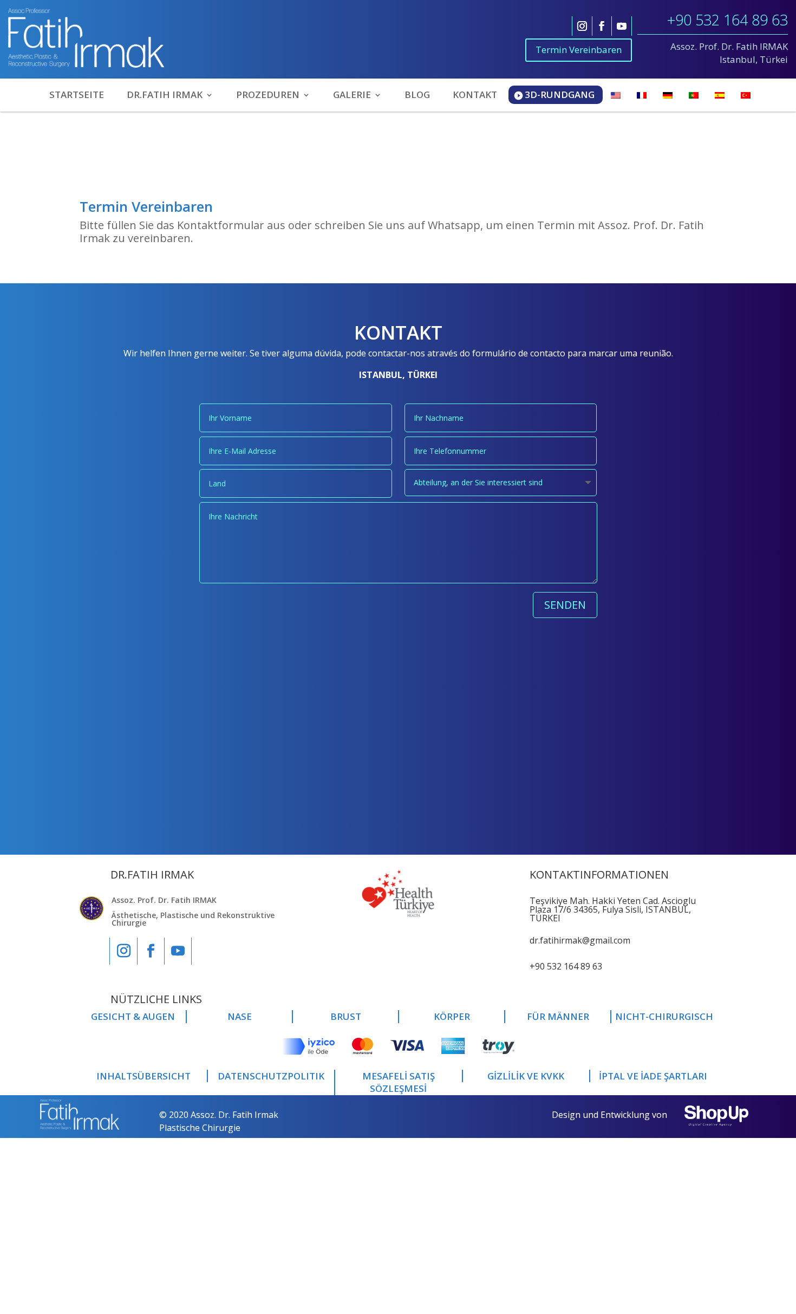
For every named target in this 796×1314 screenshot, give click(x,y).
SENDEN (565, 604)
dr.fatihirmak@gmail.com (580, 940)
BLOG (417, 96)
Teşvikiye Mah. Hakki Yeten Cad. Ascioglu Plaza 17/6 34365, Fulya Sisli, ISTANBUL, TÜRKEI (613, 909)
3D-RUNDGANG (560, 94)
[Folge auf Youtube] (621, 26)
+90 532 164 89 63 (727, 20)
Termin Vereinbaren (579, 49)
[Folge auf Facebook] (602, 26)
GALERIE (352, 96)
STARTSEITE (76, 96)
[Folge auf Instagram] (582, 26)
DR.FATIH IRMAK (165, 96)
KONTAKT (475, 96)
